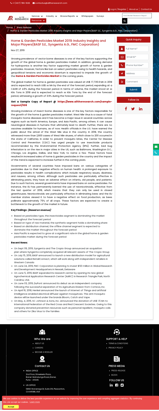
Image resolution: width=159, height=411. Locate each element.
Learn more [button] (35, 402)
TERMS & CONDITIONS (118, 343)
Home (9, 27)
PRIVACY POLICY (116, 347)
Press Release (24, 27)
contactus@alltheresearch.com (51, 3)
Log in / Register (118, 9)
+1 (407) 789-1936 (21, 3)
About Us (39, 343)
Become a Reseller (44, 352)
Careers (39, 347)
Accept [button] (11, 407)
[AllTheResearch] (18, 18)
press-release (118, 370)
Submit (133, 89)
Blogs (114, 375)
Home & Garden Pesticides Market (37, 76)
